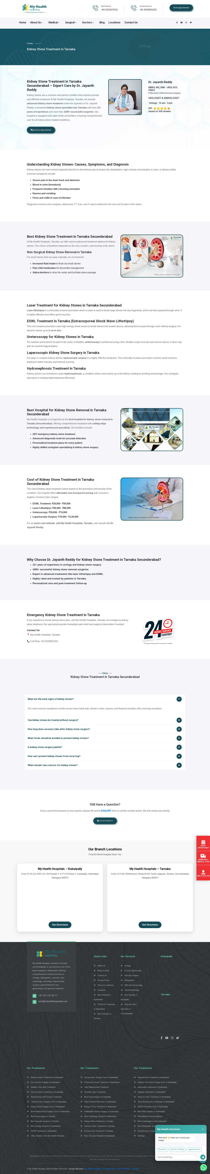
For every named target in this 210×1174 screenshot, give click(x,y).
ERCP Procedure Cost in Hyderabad (153, 1107)
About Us (35, 22)
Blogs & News (103, 971)
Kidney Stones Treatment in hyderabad (47, 1077)
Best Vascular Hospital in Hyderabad (99, 1136)
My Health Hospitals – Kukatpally (98, 1169)
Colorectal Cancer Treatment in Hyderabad (101, 1082)
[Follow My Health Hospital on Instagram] (173, 1038)
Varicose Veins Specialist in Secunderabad (129, 1009)
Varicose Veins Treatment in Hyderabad (154, 1097)
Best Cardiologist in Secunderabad (152, 1121)
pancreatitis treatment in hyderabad (152, 1087)
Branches (162, 1149)
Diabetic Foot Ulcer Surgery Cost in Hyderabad (157, 1082)
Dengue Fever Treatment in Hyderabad (100, 1107)
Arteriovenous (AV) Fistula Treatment (46, 1097)
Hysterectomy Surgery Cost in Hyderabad (155, 1131)
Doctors (87, 22)
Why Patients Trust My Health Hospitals (48, 1136)
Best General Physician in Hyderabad (100, 1102)
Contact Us (131, 22)
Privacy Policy (104, 980)
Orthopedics (129, 980)
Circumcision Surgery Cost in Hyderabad (101, 1077)
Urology (127, 966)
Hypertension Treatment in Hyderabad (153, 1077)
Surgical (70, 22)
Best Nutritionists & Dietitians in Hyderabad (156, 1102)
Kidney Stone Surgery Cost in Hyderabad (48, 1107)
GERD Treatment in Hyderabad (43, 1131)
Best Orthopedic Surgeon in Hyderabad (154, 1126)
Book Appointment (181, 8)
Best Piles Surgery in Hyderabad (151, 1111)
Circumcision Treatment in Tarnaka (98, 1131)
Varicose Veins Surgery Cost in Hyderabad (48, 1102)
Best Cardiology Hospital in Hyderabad (100, 1116)
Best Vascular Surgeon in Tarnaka (45, 1121)
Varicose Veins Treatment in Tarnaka (99, 1126)
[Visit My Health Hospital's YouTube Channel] (167, 1038)
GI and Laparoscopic (133, 971)
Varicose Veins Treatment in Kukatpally (47, 1092)
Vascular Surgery (131, 975)
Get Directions (60, 924)
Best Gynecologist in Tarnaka (43, 1116)
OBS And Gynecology (133, 985)
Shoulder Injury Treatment (95, 1092)
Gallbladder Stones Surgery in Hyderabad (101, 1111)
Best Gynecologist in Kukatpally (97, 1097)
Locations (114, 22)
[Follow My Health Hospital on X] (178, 1038)
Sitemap (141, 1136)
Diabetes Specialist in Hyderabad (151, 1092)
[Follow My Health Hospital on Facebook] (163, 1038)
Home (22, 22)
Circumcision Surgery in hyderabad (45, 1082)
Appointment (194, 1149)
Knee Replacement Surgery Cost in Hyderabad (50, 1111)
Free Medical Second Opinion (150, 1116)
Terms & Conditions (106, 985)
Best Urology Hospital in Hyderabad (45, 1126)
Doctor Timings (177, 1149)
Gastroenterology (131, 990)
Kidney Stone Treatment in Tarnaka (99, 1121)
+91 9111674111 (106, 821)
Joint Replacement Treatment (96, 1087)
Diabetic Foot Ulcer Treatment (43, 1087)
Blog (102, 22)
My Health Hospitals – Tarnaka (126, 1169)
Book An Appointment (42, 130)
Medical (53, 22)
